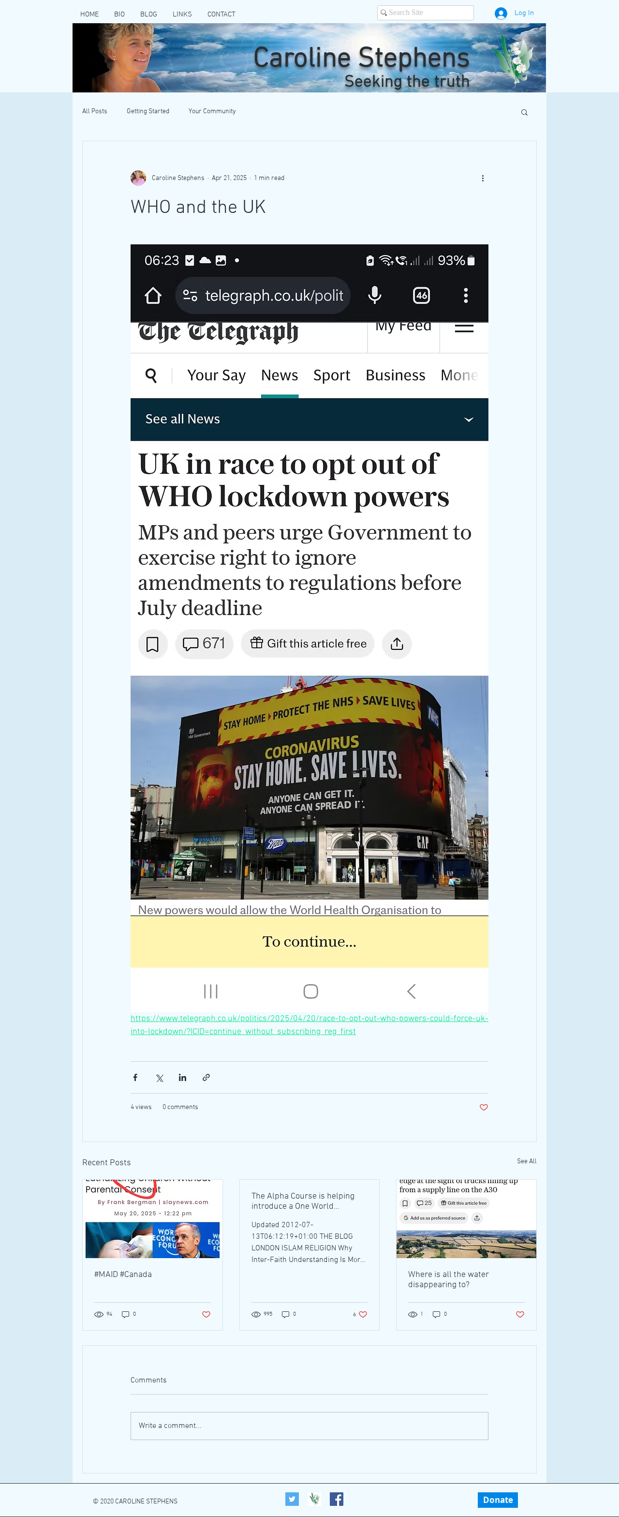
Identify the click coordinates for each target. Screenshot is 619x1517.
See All (527, 1161)
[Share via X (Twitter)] (158, 1077)
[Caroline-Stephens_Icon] (314, 1499)
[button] (524, 112)
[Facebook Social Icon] (336, 1499)
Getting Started (148, 111)
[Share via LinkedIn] (182, 1077)
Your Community (212, 111)
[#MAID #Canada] (152, 1219)
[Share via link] (206, 1077)
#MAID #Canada (123, 1275)
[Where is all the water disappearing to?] (466, 1219)
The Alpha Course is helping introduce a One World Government (302, 1201)
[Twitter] (292, 1499)
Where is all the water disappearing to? (448, 1280)
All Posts (94, 111)
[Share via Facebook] (135, 1077)
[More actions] (482, 178)
